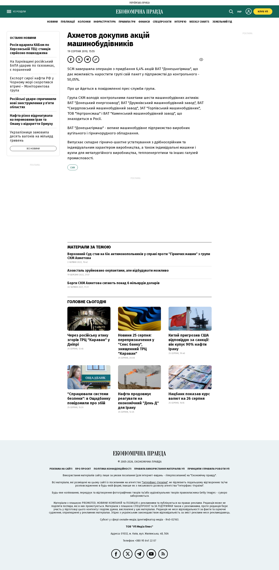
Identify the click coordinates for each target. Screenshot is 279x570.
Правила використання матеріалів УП (159, 468)
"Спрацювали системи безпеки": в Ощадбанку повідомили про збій (88, 398)
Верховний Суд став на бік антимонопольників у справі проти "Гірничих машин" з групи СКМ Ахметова (138, 256)
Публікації (68, 21)
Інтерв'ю (180, 21)
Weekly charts (199, 21)
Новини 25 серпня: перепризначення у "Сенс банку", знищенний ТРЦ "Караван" (136, 344)
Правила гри (127, 21)
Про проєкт (83, 468)
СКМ (72, 167)
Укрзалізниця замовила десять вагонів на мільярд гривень (31, 136)
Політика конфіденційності (112, 468)
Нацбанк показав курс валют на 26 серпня (189, 396)
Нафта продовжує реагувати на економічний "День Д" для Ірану (138, 401)
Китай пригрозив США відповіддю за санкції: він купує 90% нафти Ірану (189, 342)
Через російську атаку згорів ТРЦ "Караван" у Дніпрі (88, 340)
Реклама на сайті (61, 468)
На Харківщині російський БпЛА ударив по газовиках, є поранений (32, 65)
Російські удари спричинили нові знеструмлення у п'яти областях (33, 103)
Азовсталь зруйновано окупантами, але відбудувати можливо (118, 270)
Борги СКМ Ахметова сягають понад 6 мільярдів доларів (113, 283)
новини (52, 21)
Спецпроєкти (162, 21)
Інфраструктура (105, 21)
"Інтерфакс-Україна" (155, 482)
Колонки (84, 21)
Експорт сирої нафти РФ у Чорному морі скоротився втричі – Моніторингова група (32, 84)
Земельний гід (222, 21)
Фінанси (144, 21)
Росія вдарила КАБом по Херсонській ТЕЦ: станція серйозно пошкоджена (30, 49)
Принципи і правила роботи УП (208, 468)
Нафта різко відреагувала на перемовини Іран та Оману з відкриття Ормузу (31, 120)
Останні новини (23, 38)
